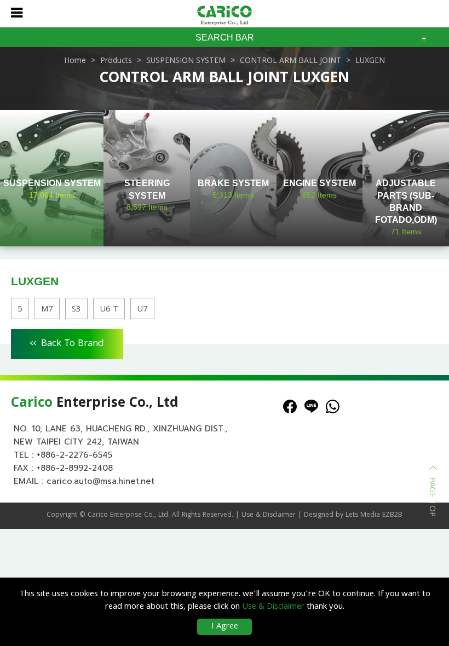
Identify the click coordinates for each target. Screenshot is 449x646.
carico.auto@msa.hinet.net (100, 481)
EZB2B (392, 515)
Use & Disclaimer (268, 515)
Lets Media (363, 515)
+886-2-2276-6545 (74, 455)
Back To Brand (67, 342)
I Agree (224, 627)
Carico (98, 515)
